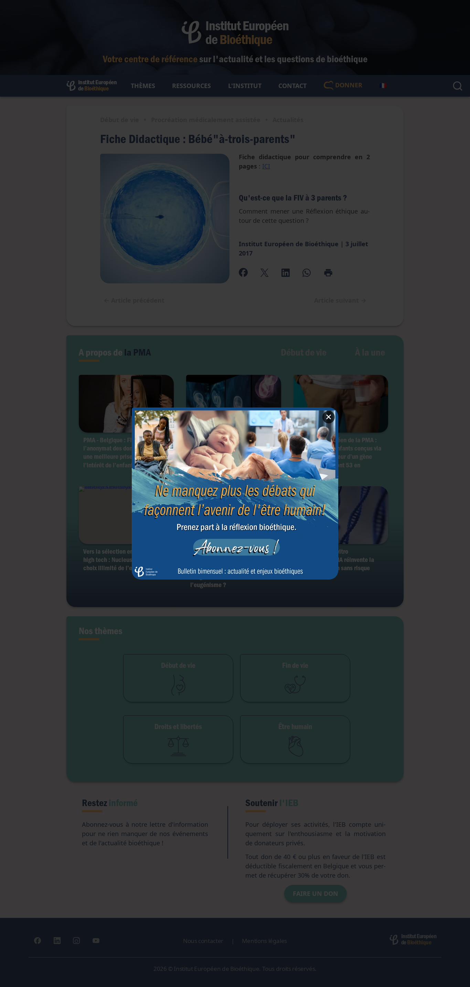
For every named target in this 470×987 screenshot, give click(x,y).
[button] (235, 493)
